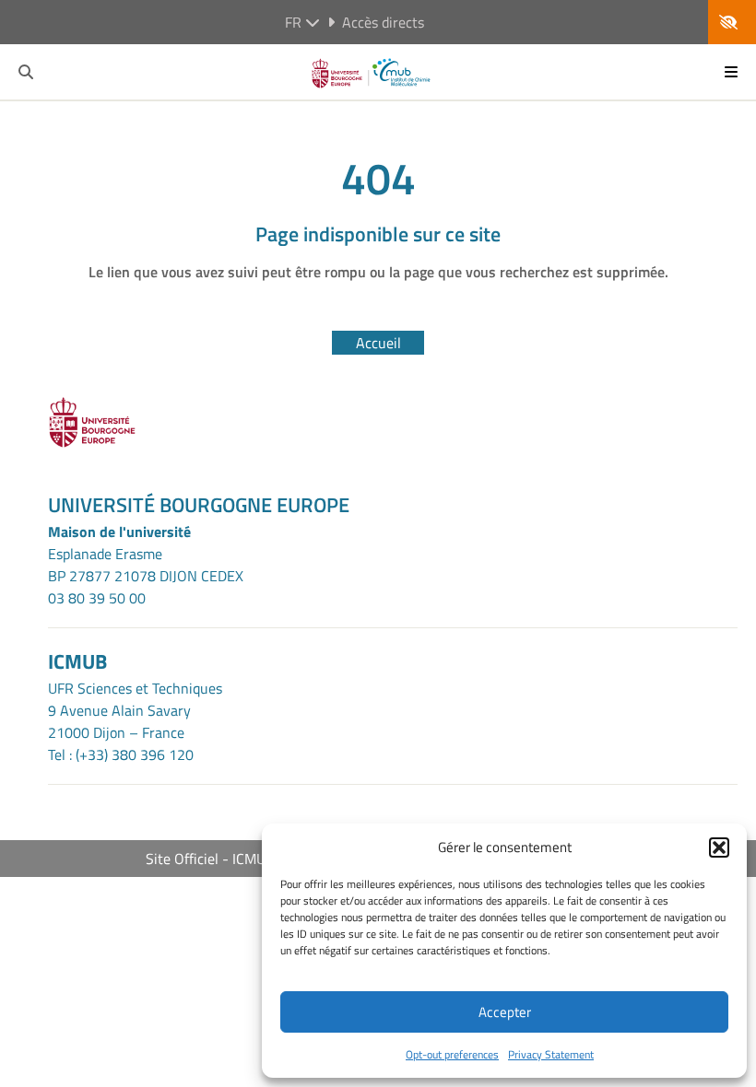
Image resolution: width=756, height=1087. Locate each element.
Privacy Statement (551, 1054)
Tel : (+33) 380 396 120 (121, 754)
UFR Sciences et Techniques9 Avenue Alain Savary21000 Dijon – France (135, 710)
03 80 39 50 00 (97, 598)
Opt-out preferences (452, 1054)
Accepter (504, 1012)
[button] (719, 847)
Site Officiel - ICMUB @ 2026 (238, 858)
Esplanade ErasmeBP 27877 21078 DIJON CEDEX (145, 565)
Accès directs (383, 22)
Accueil (378, 343)
